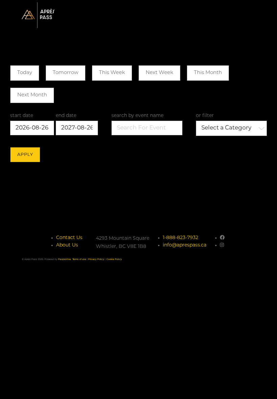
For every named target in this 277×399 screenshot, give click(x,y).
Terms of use (79, 259)
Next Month (32, 95)
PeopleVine (64, 259)
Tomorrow (65, 72)
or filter (205, 115)
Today (24, 72)
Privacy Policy (96, 259)
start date (21, 115)
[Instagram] (222, 245)
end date (66, 115)
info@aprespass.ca (184, 245)
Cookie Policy (114, 259)
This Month (208, 72)
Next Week (159, 72)
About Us (67, 245)
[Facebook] (222, 237)
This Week (112, 72)
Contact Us (69, 237)
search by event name (137, 115)
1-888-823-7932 (180, 237)
